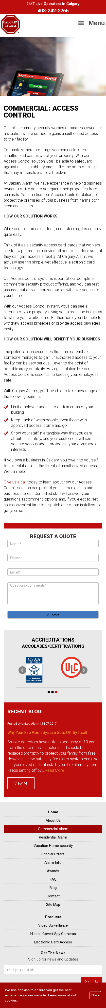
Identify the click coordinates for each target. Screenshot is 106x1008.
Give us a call (15, 482)
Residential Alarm (53, 837)
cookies (11, 1000)
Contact (53, 896)
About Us (53, 820)
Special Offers (53, 854)
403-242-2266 (53, 11)
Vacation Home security (53, 845)
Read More (54, 770)
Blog (53, 888)
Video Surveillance (53, 925)
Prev (22, 670)
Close (95, 995)
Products (53, 917)
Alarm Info (53, 862)
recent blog (24, 712)
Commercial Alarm (53, 829)
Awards (53, 871)
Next (84, 670)
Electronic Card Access (53, 942)
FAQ (53, 879)
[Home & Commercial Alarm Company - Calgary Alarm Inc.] (10, 32)
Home (53, 812)
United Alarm (30, 723)
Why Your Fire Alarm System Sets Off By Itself (47, 732)
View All (21, 783)
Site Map (53, 904)
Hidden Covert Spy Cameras (53, 934)
